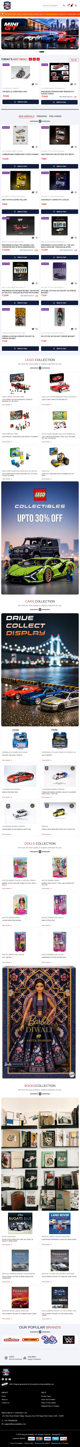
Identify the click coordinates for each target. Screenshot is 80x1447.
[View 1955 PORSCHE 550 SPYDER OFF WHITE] (59, 135)
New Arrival (6, 127)
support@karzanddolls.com (15, 1424)
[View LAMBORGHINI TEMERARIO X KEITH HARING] (20, 135)
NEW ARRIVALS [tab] (26, 116)
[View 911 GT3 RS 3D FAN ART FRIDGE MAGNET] (59, 317)
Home (4, 1396)
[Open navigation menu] (75, 5)
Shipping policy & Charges (59, 1443)
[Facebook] (3, 1379)
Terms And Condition (48, 1399)
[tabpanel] (40, 238)
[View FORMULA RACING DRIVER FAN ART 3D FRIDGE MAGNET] (20, 317)
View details (6, 404)
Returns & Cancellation (42, 1443)
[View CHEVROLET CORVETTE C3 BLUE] (59, 180)
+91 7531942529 (10, 1421)
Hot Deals (45, 64)
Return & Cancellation (48, 1403)
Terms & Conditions (16, 1443)
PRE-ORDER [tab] (55, 116)
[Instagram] (6, 1379)
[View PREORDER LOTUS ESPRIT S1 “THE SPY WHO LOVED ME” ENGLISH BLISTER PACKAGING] (59, 225)
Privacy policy (28, 1443)
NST (62, 1434)
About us (5, 1399)
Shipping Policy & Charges (50, 1406)
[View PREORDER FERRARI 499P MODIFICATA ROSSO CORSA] (20, 72)
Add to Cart (22, 102)
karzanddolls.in (13, 14)
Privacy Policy (46, 1396)
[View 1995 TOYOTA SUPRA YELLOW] (20, 180)
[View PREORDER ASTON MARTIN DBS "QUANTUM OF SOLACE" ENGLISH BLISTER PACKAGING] (20, 271)
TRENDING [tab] (41, 116)
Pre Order (6, 64)
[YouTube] (9, 1379)
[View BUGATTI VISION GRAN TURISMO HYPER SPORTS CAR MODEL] (59, 72)
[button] (36, 51)
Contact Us (5, 1403)
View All (74, 60)
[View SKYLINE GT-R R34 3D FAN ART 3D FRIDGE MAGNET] (59, 271)
